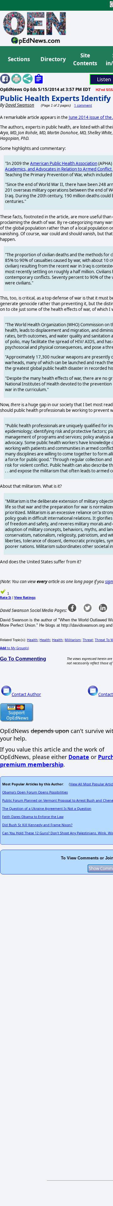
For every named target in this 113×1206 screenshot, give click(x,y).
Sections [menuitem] (19, 59)
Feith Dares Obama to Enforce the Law (32, 817)
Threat (88, 640)
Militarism (73, 640)
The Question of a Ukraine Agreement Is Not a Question (46, 808)
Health (32, 640)
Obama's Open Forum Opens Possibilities (35, 792)
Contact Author (26, 694)
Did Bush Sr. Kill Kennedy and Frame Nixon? (37, 825)
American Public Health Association (63, 163)
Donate (78, 757)
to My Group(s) (14, 648)
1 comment (83, 105)
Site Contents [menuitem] (85, 59)
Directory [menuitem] (52, 59)
